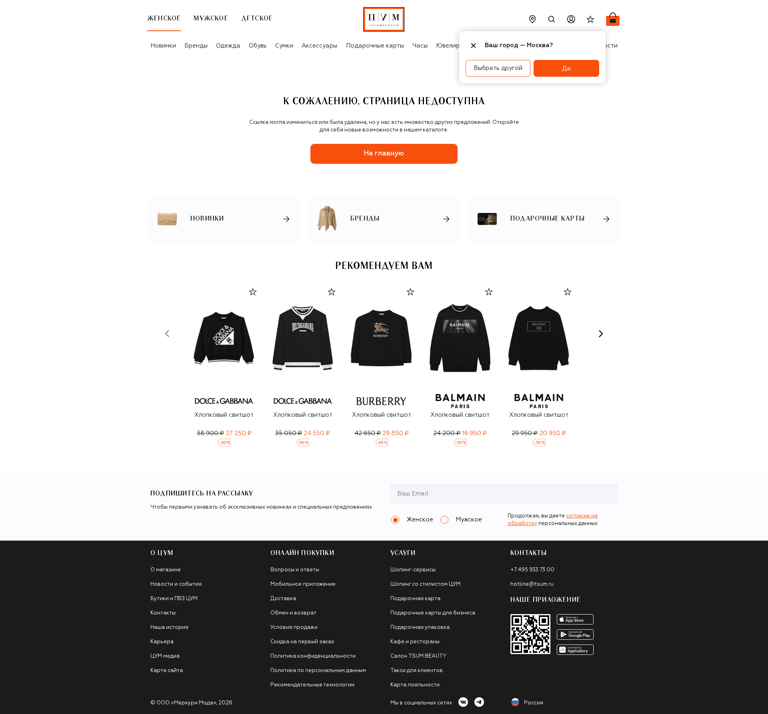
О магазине (165, 570)
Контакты (163, 613)
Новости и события (176, 584)
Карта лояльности (415, 685)
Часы (420, 46)
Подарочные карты (375, 46)
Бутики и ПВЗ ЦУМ (174, 598)
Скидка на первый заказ (302, 641)
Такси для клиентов (416, 670)
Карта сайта (166, 670)
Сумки (284, 46)
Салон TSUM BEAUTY (418, 656)
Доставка (283, 598)
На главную (384, 153)
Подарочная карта (415, 598)
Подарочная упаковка (420, 627)
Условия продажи (294, 627)
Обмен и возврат (293, 613)
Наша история (169, 627)
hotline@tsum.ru (532, 584)
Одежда (228, 46)
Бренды (196, 46)
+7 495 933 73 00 (532, 570)
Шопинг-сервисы (413, 570)
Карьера (162, 641)
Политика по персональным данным (318, 670)
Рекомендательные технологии (312, 685)
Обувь (258, 46)
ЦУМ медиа (165, 656)
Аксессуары (319, 46)
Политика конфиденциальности (313, 656)
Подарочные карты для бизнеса (432, 613)
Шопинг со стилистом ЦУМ (425, 584)
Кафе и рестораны (415, 641)
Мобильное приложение (303, 584)
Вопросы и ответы (294, 570)
